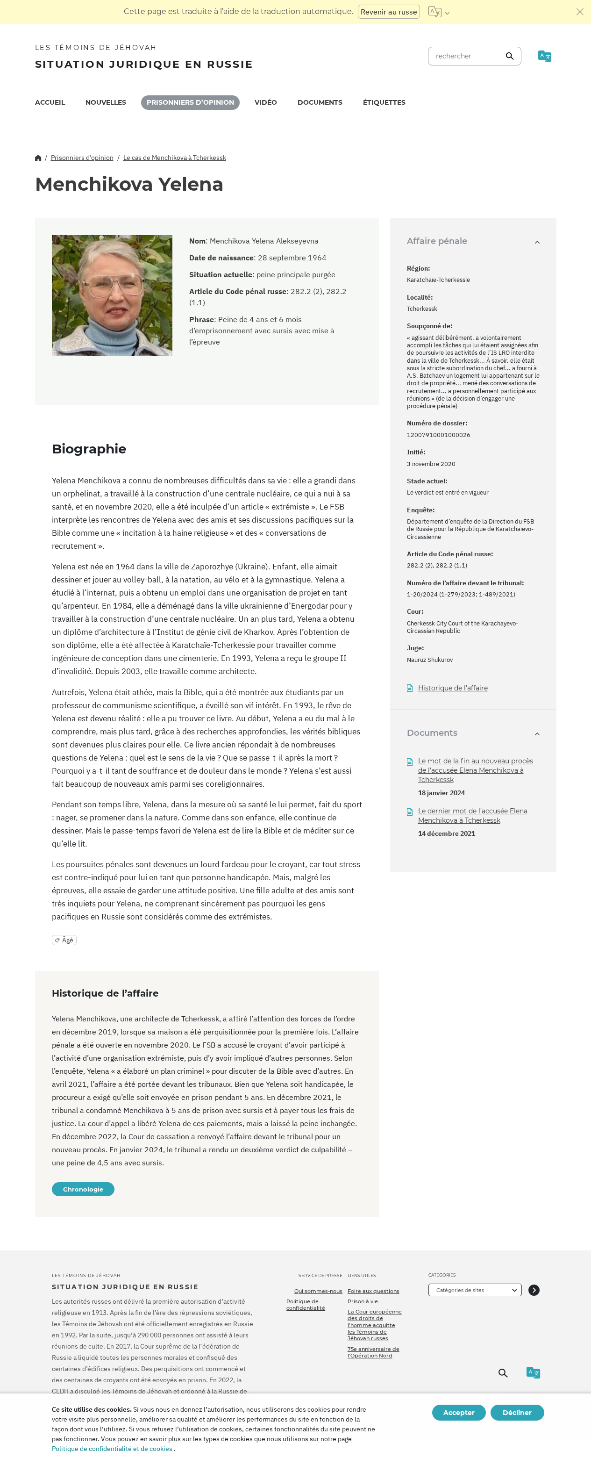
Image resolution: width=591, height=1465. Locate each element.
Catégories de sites (460, 1290)
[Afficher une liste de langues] (439, 12)
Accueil (50, 102)
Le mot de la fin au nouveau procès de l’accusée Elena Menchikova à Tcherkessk (475, 770)
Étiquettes (384, 102)
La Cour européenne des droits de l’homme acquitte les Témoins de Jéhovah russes (375, 1325)
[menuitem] (50, 102)
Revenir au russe (389, 11)
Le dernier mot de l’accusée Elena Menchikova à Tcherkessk (472, 816)
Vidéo (266, 102)
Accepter (459, 1412)
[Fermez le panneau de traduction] (580, 12)
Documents (320, 102)
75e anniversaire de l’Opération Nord (373, 1352)
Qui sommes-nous (318, 1291)
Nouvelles (105, 102)
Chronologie (83, 1189)
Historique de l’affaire (453, 688)
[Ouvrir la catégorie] (534, 1290)
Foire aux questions (373, 1291)
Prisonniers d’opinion (190, 102)
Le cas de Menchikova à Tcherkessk (174, 157)
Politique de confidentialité (305, 1304)
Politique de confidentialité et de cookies (112, 1448)
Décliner (517, 1412)
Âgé (67, 940)
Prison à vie (363, 1301)
